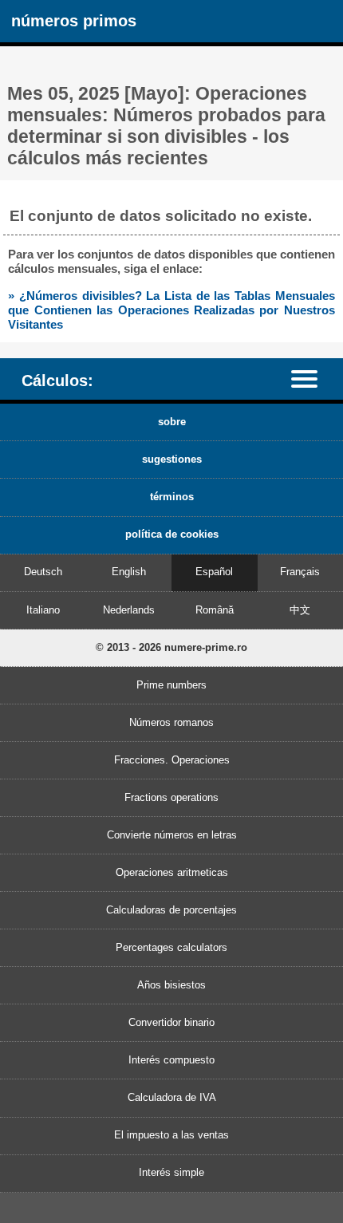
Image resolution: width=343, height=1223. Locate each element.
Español (214, 572)
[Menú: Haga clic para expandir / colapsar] (312, 378)
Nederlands (129, 610)
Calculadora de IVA (172, 1097)
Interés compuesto (171, 1060)
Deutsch (43, 572)
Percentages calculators (171, 947)
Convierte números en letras (172, 835)
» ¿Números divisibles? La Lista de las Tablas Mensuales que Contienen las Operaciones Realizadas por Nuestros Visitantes (171, 310)
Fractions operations (171, 797)
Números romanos (171, 722)
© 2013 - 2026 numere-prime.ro (171, 647)
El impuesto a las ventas (171, 1135)
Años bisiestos (171, 985)
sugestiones (172, 459)
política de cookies (172, 534)
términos (172, 497)
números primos (73, 20)
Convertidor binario (171, 1022)
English (129, 572)
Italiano (43, 610)
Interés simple (171, 1172)
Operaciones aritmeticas (172, 872)
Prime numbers (171, 685)
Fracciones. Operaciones (172, 760)
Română (214, 610)
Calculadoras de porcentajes (171, 910)
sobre (172, 422)
